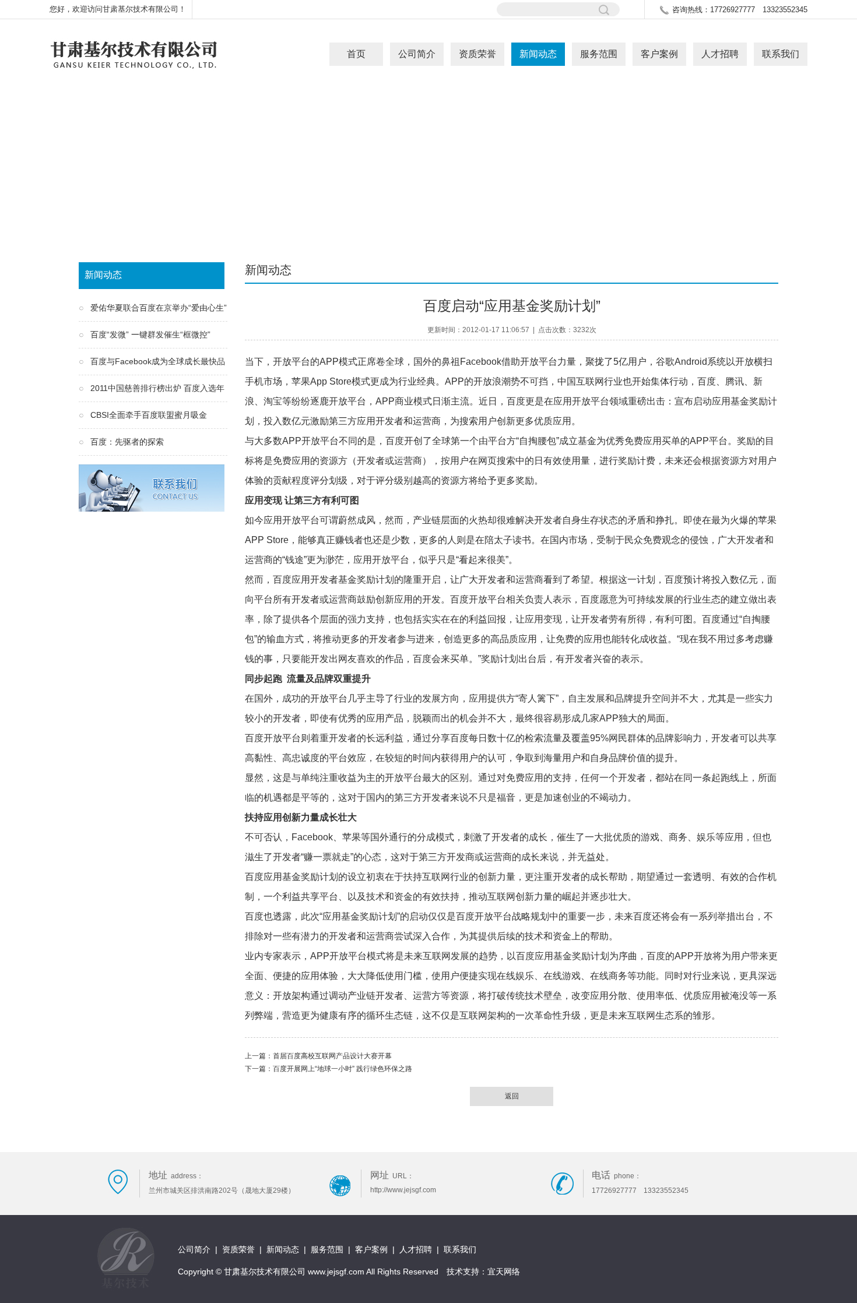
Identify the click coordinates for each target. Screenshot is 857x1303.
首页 (356, 54)
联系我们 (780, 54)
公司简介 (416, 54)
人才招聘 (720, 54)
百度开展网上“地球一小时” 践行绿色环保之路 (342, 1069)
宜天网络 (503, 1271)
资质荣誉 (477, 54)
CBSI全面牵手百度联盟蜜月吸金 (148, 415)
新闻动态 (538, 54)
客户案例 (659, 54)
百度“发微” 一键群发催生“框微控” (150, 334)
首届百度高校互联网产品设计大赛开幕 (332, 1056)
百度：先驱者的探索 (127, 441)
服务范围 (598, 54)
